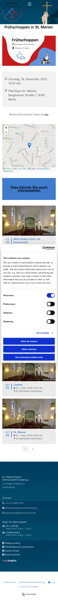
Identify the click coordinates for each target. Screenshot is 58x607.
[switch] (51, 304)
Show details (42, 333)
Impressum (9, 582)
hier (46, 114)
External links (12, 554)
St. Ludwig (12, 525)
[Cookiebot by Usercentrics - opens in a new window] (42, 248)
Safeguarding (12, 543)
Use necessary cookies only (29, 357)
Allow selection (29, 349)
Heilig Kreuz (13, 532)
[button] (29, 4)
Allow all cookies (29, 341)
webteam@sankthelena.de (20, 513)
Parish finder (12, 550)
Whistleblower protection (19, 547)
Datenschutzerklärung (32, 582)
